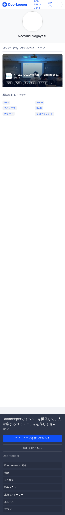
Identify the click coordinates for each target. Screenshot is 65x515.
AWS (18, 83)
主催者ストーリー (13, 494)
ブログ (7, 509)
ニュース (9, 501)
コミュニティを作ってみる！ (32, 438)
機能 (6, 472)
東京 (9, 83)
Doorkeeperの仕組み (15, 465)
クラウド (43, 83)
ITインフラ (29, 83)
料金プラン (10, 487)
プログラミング (44, 113)
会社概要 (9, 479)
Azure (39, 102)
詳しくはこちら (32, 448)
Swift (39, 108)
